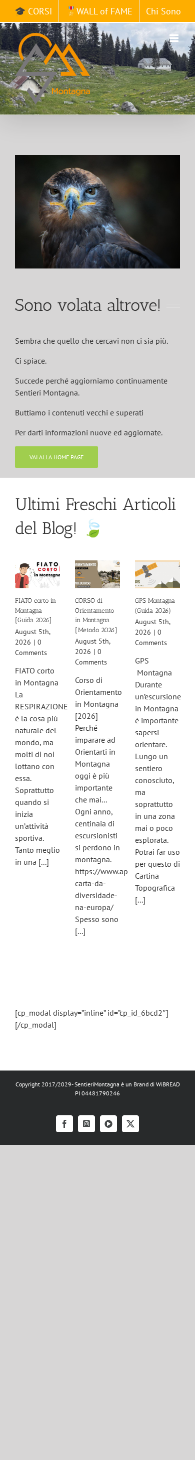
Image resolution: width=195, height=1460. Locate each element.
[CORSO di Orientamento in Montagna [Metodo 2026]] (97, 574)
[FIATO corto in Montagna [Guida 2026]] (37, 574)
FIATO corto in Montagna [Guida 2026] (35, 610)
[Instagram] (86, 1123)
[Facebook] (64, 1123)
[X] (130, 1123)
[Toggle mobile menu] (175, 38)
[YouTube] (108, 1123)
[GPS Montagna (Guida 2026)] (157, 574)
